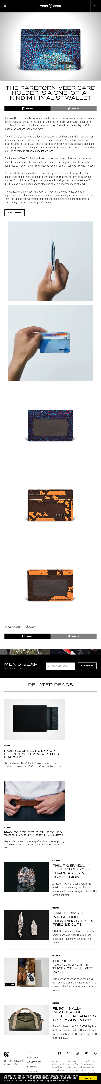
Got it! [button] (88, 1078)
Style (7, 827)
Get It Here (14, 213)
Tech (7, 746)
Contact (32, 1057)
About (31, 1052)
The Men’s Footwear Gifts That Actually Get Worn (72, 967)
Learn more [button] (62, 1080)
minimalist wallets (42, 151)
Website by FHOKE (10, 1064)
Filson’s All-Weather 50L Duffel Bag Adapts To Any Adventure (74, 1014)
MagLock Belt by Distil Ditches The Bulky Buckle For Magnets (34, 834)
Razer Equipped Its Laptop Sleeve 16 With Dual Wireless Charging (31, 754)
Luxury (57, 860)
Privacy (32, 1067)
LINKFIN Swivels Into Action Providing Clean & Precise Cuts (73, 919)
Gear (55, 908)
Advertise (34, 1062)
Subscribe (87, 666)
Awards (32, 1071)
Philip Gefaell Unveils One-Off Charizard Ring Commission (71, 871)
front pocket (77, 173)
